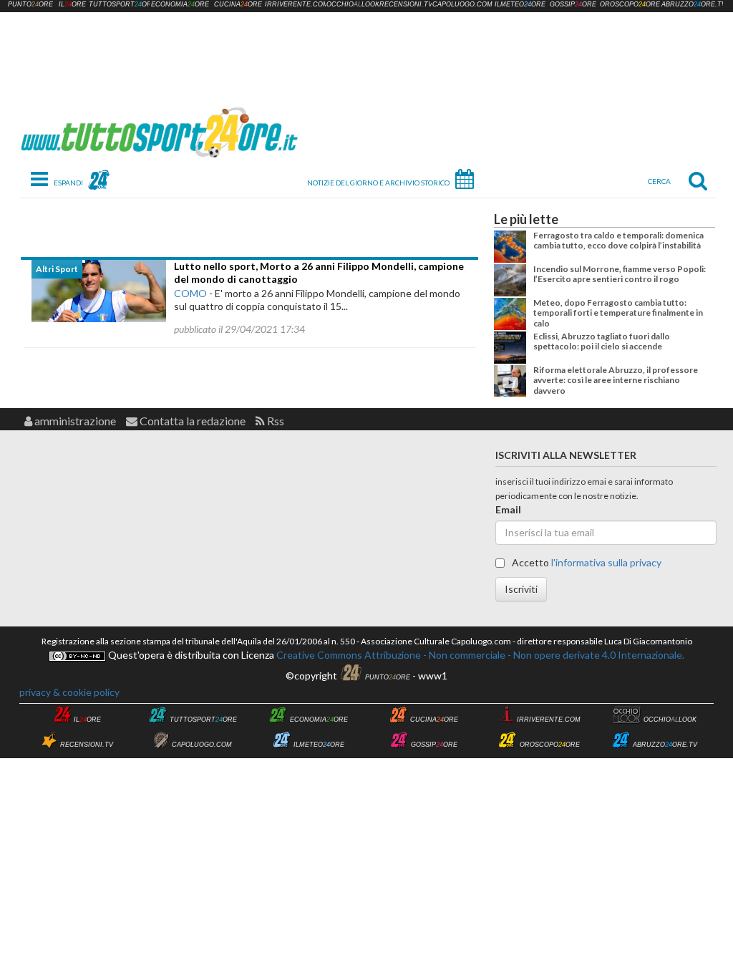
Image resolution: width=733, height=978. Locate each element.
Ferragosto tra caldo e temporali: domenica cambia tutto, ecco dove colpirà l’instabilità (618, 240)
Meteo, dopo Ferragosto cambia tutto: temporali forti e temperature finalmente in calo (618, 313)
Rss (274, 420)
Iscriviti (521, 589)
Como (190, 293)
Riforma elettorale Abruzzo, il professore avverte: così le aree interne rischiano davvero (615, 380)
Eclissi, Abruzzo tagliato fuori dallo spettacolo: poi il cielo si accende (601, 341)
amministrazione (74, 420)
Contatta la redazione (191, 420)
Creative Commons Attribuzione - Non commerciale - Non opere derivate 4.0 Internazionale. (479, 655)
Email (508, 509)
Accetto (585, 562)
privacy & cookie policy (69, 692)
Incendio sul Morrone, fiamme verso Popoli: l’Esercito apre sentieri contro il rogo (619, 273)
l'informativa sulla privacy (606, 562)
